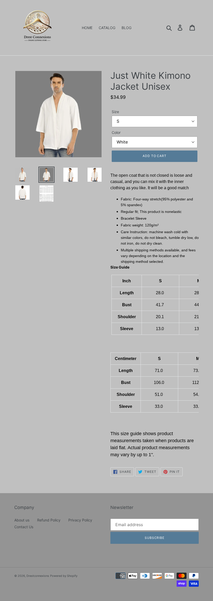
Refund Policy (49, 520)
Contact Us (23, 527)
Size (115, 111)
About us (21, 520)
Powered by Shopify (63, 576)
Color (116, 132)
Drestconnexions (37, 576)
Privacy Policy (80, 520)
